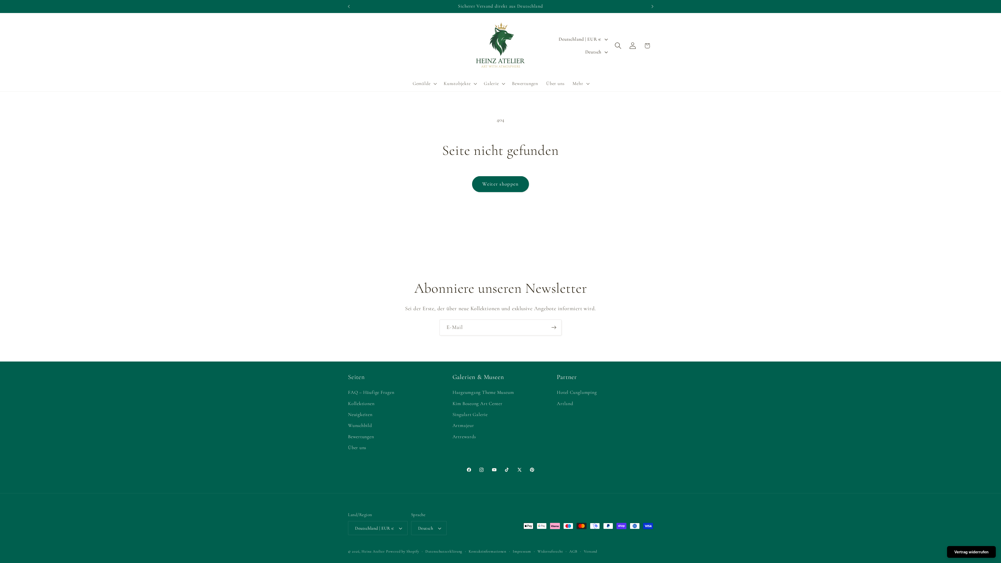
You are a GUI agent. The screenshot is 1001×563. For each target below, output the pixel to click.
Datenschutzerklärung (443, 551)
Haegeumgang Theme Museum (483, 392)
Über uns (357, 447)
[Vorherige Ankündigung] (349, 6)
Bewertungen (361, 436)
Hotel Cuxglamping (577, 392)
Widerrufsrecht (550, 551)
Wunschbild (360, 425)
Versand (590, 551)
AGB (573, 551)
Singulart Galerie (470, 414)
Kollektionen (361, 403)
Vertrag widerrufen (971, 552)
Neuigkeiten (360, 414)
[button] (424, 84)
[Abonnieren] (553, 327)
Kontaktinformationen (487, 551)
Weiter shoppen (500, 184)
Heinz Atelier (373, 551)
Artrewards (464, 436)
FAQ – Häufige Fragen (371, 392)
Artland (565, 403)
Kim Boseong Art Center (478, 403)
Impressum (522, 551)
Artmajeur (463, 425)
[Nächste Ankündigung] (652, 6)
